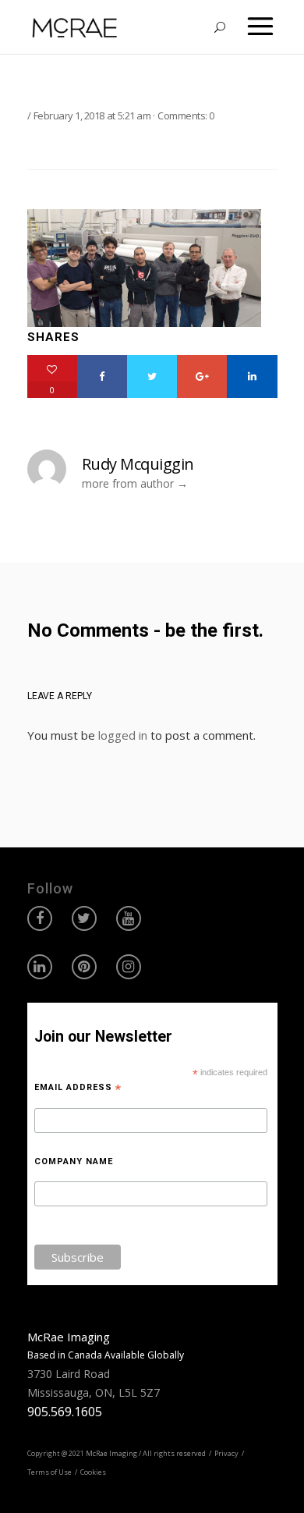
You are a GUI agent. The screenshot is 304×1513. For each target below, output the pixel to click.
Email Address (78, 1087)
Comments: (186, 115)
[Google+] (202, 376)
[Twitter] (152, 376)
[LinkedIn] (252, 376)
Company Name (73, 1161)
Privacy (226, 1453)
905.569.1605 (64, 1411)
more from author (128, 483)
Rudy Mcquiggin (138, 463)
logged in (122, 735)
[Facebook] (102, 376)
